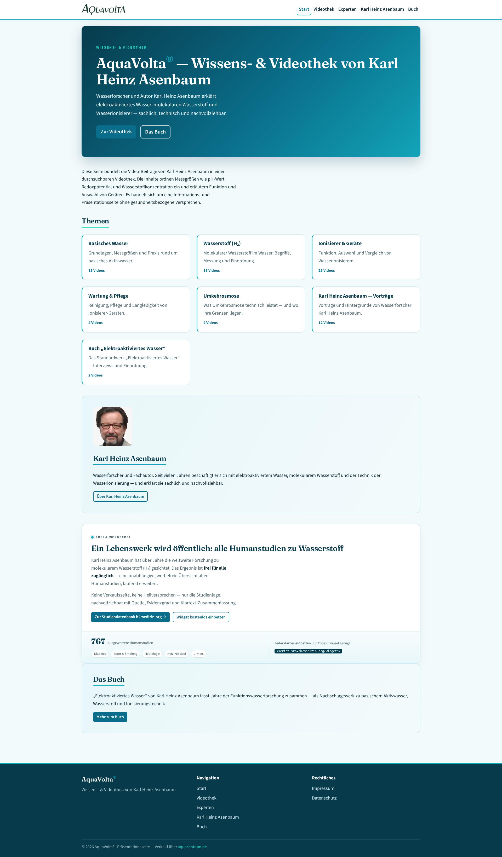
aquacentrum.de (192, 847)
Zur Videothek (116, 131)
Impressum (323, 788)
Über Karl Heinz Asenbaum (120, 496)
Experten (347, 9)
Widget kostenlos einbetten (201, 617)
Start (304, 9)
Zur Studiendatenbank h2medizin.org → (130, 617)
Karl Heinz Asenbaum (382, 9)
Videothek (323, 9)
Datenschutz (324, 798)
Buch (413, 9)
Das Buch (155, 132)
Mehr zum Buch (110, 717)
